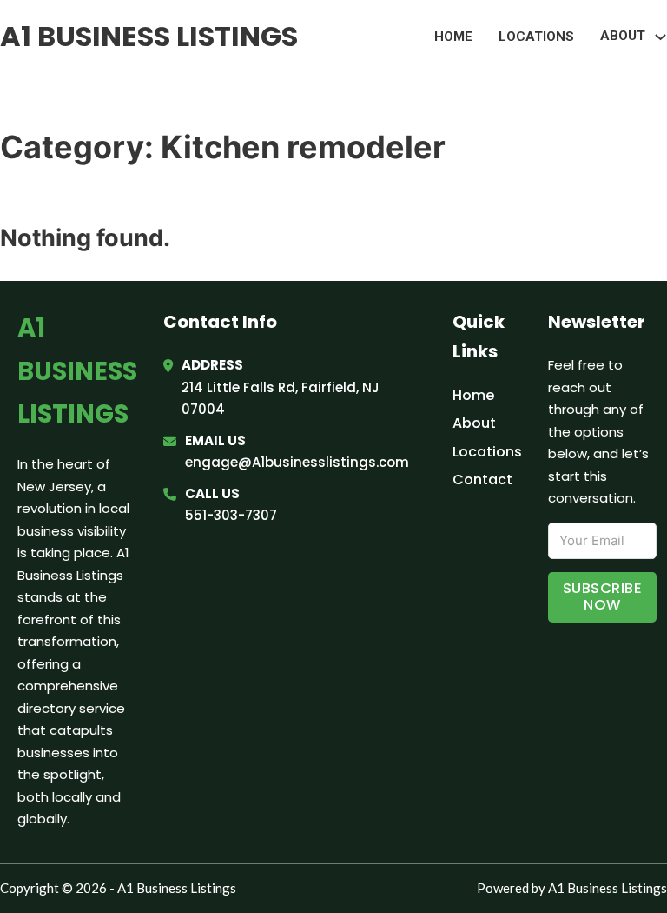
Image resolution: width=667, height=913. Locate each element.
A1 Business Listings (149, 36)
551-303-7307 (231, 515)
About (474, 423)
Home (453, 36)
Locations (536, 36)
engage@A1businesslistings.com (297, 462)
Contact (482, 480)
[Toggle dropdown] (660, 36)
